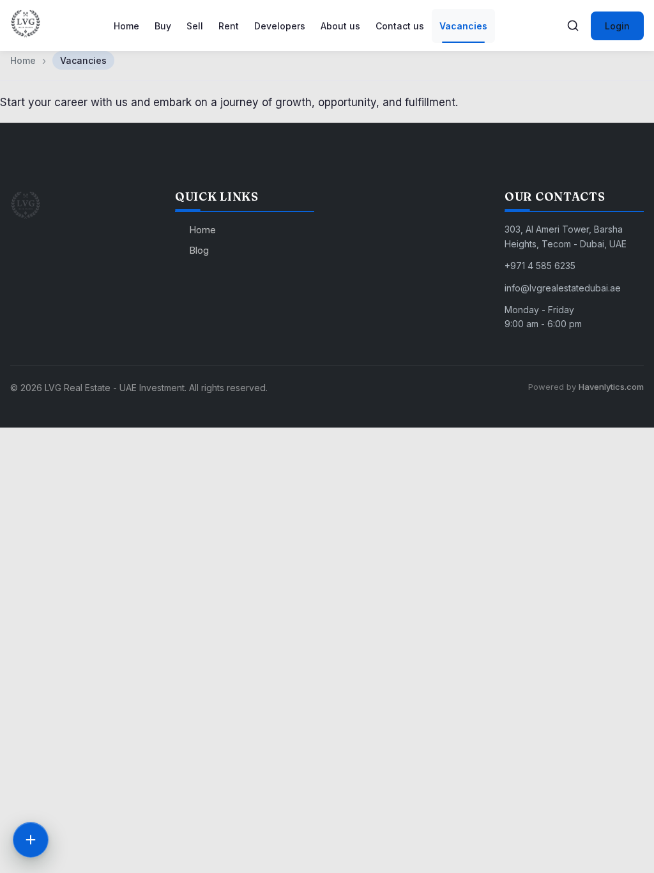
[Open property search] (573, 25)
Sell (194, 25)
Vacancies (463, 25)
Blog (199, 250)
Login (617, 25)
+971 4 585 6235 (540, 265)
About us (340, 25)
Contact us (400, 25)
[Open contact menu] (31, 840)
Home (126, 25)
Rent (228, 25)
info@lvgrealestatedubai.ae (563, 287)
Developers (279, 25)
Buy (163, 25)
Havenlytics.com (611, 387)
